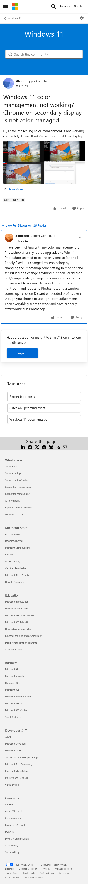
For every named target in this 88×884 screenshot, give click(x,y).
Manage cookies (63, 868)
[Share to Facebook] (30, 446)
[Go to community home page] (15, 6)
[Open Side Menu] (5, 6)
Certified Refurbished (16, 568)
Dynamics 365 (12, 682)
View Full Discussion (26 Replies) (26, 225)
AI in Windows (12, 500)
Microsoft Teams (13, 703)
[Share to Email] (65, 446)
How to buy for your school (19, 629)
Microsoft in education (16, 601)
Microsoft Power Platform (18, 696)
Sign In (78, 6)
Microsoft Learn (13, 750)
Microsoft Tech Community (18, 764)
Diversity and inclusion (17, 838)
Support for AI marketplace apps (21, 757)
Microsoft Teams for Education (20, 615)
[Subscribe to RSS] (58, 446)
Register (65, 6)
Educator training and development (23, 635)
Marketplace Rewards (16, 777)
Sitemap (9, 868)
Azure (8, 736)
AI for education (13, 649)
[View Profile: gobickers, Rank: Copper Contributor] (9, 238)
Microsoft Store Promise (17, 575)
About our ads (12, 877)
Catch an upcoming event (27, 408)
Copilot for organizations (18, 487)
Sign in (22, 353)
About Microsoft (13, 811)
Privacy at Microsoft (15, 824)
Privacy (46, 868)
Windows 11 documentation (29, 419)
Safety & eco (47, 873)
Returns (9, 554)
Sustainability (12, 852)
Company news (13, 818)
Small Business (13, 717)
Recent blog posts (22, 396)
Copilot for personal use (17, 493)
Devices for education (16, 608)
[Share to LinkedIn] (23, 446)
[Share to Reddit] (44, 446)
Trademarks (29, 873)
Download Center (14, 540)
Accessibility (11, 845)
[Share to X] (37, 446)
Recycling (64, 873)
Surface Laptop (13, 473)
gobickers (22, 236)
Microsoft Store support (17, 547)
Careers (9, 804)
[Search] (53, 6)
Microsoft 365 (12, 689)
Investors (10, 831)
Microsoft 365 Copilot (16, 710)
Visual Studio (12, 784)
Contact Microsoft (28, 868)
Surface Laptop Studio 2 (17, 480)
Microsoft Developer (15, 743)
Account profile (13, 534)
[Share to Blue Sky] (51, 446)
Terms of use (11, 873)
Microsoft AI (11, 669)
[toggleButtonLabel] (82, 18)
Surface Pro (11, 466)
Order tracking (12, 561)
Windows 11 (14, 18)
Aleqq (20, 81)
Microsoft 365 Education (17, 622)
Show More (15, 189)
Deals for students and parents (21, 642)
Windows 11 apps (14, 514)
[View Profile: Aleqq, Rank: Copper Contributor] (8, 83)
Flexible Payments (14, 581)
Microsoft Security (14, 676)
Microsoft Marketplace (17, 771)
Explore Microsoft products (19, 507)
